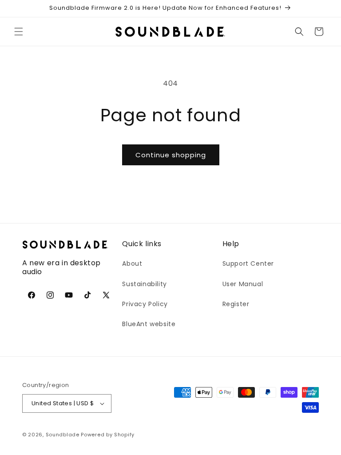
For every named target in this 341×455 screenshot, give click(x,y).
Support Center (248, 263)
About (132, 263)
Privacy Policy (144, 303)
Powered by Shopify (108, 434)
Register (236, 303)
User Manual (242, 283)
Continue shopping (170, 155)
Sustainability (144, 283)
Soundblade (62, 434)
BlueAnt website (148, 323)
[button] (18, 31)
